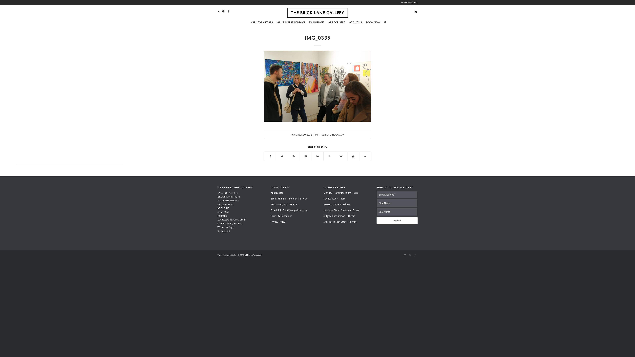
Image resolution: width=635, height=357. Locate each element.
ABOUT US (223, 208)
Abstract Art (223, 231)
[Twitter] (218, 11)
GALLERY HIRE (225, 204)
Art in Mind (223, 212)
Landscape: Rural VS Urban (231, 219)
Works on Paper (226, 227)
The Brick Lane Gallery (331, 134)
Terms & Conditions (281, 216)
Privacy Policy (278, 221)
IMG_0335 (317, 38)
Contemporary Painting (229, 223)
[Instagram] (223, 11)
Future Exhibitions (409, 2)
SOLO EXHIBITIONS (228, 200)
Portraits (222, 215)
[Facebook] (228, 11)
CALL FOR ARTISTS (227, 192)
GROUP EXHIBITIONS (229, 196)
